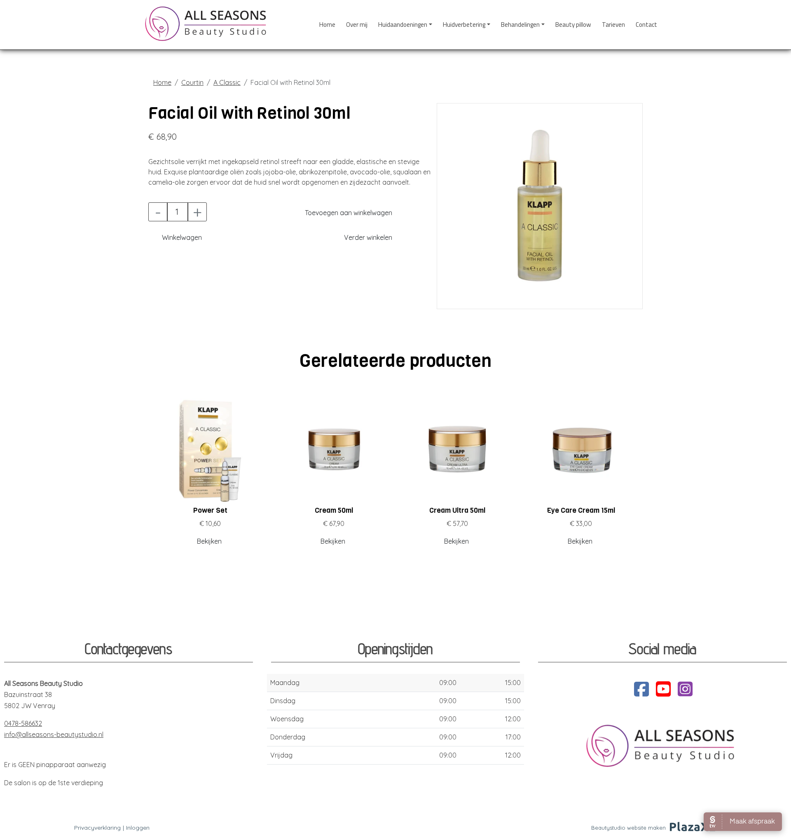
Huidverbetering (464, 24)
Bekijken (209, 541)
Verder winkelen (368, 237)
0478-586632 (23, 723)
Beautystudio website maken (628, 827)
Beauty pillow (573, 24)
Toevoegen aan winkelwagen (348, 213)
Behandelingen (520, 24)
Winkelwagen (182, 237)
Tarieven (613, 24)
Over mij (356, 24)
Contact (646, 24)
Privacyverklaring (97, 827)
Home (327, 24)
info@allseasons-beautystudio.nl (53, 734)
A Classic (227, 82)
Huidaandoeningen (402, 24)
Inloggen (138, 827)
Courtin (192, 82)
